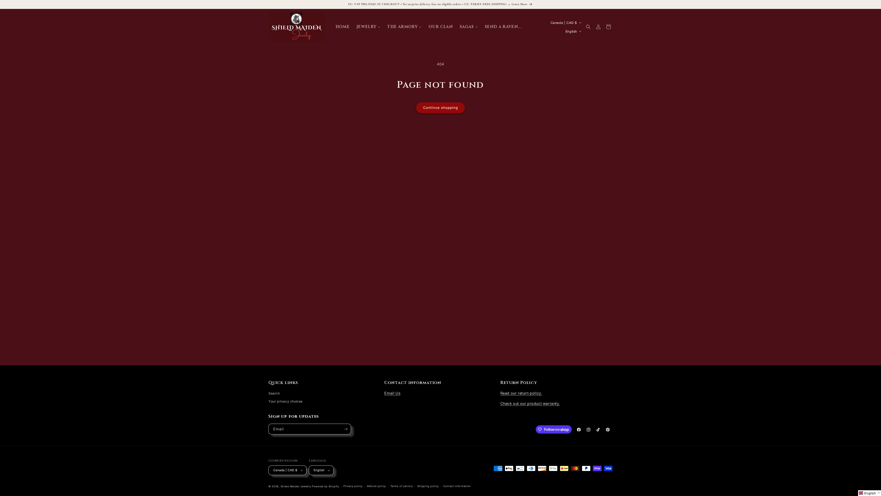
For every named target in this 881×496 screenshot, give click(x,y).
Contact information (457, 486)
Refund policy (376, 486)
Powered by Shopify (325, 486)
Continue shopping (440, 107)
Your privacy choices (285, 401)
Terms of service (401, 486)
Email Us (392, 393)
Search (274, 393)
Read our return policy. (521, 393)
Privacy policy (352, 486)
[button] (588, 27)
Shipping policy (428, 486)
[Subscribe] (346, 429)
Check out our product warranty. (530, 403)
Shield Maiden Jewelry (296, 486)
